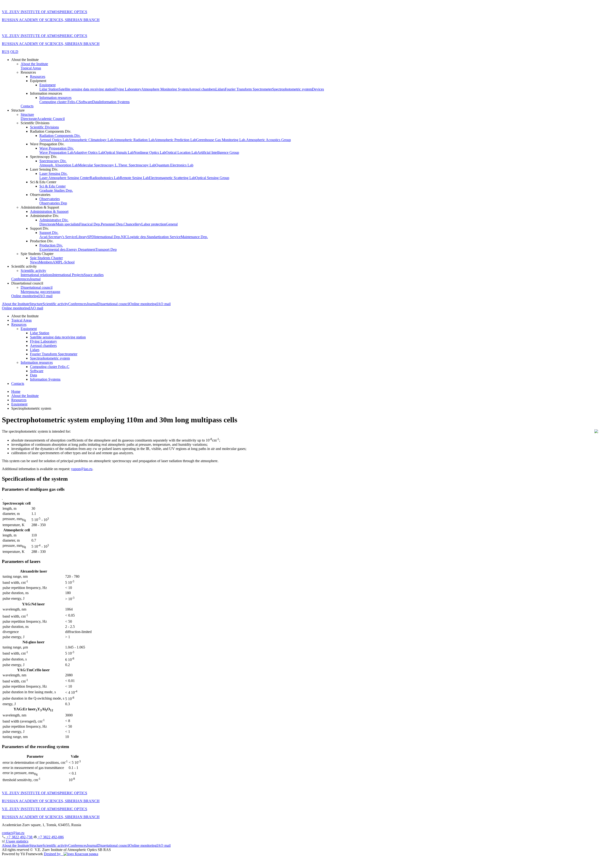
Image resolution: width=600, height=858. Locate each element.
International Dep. (107, 237)
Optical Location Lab (181, 152)
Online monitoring (24, 296)
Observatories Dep (53, 203)
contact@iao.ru (13, 833)
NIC (124, 237)
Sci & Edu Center (52, 186)
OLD (14, 52)
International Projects (68, 275)
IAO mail (45, 296)
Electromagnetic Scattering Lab (172, 178)
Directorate (29, 119)
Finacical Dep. (90, 224)
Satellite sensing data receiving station (86, 89)
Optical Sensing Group (212, 178)
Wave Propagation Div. (56, 148)
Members (45, 262)
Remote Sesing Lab (134, 178)
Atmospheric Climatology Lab (90, 140)
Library (81, 237)
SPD (90, 237)
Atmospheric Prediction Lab (175, 140)
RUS (5, 52)
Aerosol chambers (202, 89)
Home (15, 391)
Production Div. (51, 245)
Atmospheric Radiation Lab (133, 140)
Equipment (47, 85)
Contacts (27, 106)
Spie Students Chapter (46, 258)
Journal (35, 279)
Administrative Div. (53, 220)
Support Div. (48, 233)
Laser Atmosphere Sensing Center (64, 178)
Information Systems (114, 102)
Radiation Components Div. (60, 136)
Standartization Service (164, 237)
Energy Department (80, 249)
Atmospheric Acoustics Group (268, 140)
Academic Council (51, 119)
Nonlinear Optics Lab (150, 152)
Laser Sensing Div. (53, 174)
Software (85, 102)
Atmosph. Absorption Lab (58, 165)
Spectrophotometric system (292, 89)
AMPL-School (63, 262)
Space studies (94, 275)
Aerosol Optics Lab (53, 140)
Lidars (220, 89)
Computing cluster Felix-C (59, 102)
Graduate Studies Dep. (56, 190)
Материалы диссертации (40, 292)
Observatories (49, 199)
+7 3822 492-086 (50, 837)
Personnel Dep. (112, 224)
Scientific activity (33, 271)
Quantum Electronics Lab (174, 165)
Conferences (20, 279)
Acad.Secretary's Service (57, 237)
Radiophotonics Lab (105, 178)
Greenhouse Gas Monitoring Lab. (221, 140)
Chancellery (132, 224)
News (34, 262)
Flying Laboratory (127, 89)
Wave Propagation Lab (56, 152)
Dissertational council (36, 287)
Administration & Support (49, 212)
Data (95, 102)
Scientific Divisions (44, 127)
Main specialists (67, 224)
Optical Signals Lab (119, 152)
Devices (318, 89)
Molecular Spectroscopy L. (98, 165)
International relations (36, 275)
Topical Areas (31, 68)
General (172, 224)
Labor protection (153, 224)
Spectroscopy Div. (53, 161)
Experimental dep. (52, 249)
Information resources (55, 98)
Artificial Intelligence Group (218, 152)
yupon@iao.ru (81, 469)
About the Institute (34, 64)
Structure (27, 114)
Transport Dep (106, 249)
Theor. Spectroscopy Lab (136, 165)
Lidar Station (49, 89)
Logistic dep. (137, 237)
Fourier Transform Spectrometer (248, 89)
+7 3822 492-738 (19, 837)
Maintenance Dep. (194, 237)
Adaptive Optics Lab (88, 152)
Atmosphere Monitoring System (165, 89)
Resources (37, 77)
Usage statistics (16, 841)
